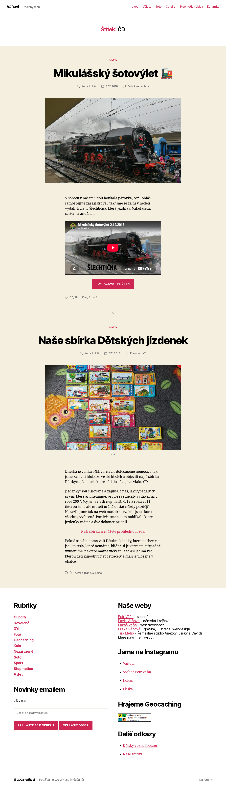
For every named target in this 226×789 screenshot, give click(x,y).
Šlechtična (81, 297)
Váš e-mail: (20, 700)
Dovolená (21, 623)
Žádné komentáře (138, 86)
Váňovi (13, 7)
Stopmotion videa (191, 6)
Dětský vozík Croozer (140, 745)
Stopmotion (23, 669)
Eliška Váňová (129, 629)
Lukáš (92, 86)
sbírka (98, 573)
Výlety (147, 6)
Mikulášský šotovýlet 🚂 (112, 73)
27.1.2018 (114, 353)
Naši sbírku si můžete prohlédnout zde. (113, 531)
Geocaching (24, 640)
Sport (18, 663)
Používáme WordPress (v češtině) (61, 779)
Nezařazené (23, 651)
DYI (16, 629)
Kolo (17, 646)
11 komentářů (138, 353)
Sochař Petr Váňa (137, 672)
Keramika (213, 6)
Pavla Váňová (129, 621)
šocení (93, 297)
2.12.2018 (112, 86)
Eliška (128, 689)
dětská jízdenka (84, 573)
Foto (17, 634)
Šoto (158, 6)
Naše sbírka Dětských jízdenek (113, 340)
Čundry (170, 6)
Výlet (18, 674)
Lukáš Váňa (127, 625)
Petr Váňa (126, 617)
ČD (71, 297)
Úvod (135, 6)
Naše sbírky (132, 754)
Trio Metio (126, 633)
